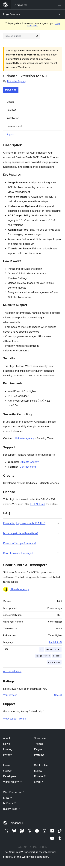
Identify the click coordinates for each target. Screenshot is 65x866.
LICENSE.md (37, 504)
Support (10, 134)
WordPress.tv (12, 781)
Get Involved (41, 765)
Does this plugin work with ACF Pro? (24, 523)
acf (41, 649)
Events (38, 770)
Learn (6, 765)
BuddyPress (11, 808)
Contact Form (28, 466)
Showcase (40, 738)
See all (58, 695)
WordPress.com (14, 792)
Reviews (11, 109)
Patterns (39, 754)
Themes (38, 743)
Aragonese (17, 823)
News (6, 743)
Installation (12, 118)
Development (14, 126)
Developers (9, 776)
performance (54, 662)
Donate (40, 776)
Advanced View (12, 671)
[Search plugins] (36, 36)
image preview (43, 656)
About (6, 738)
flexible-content (53, 649)
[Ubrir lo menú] (60, 4)
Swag (39, 781)
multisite (57, 656)
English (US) (55, 642)
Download (10, 89)
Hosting (7, 749)
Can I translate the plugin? (18, 553)
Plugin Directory (11, 14)
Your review (10, 695)
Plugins (38, 749)
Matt (7, 797)
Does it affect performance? (19, 543)
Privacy (7, 754)
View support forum (14, 718)
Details (10, 101)
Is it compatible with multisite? (20, 533)
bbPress (9, 803)
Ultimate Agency (16, 81)
